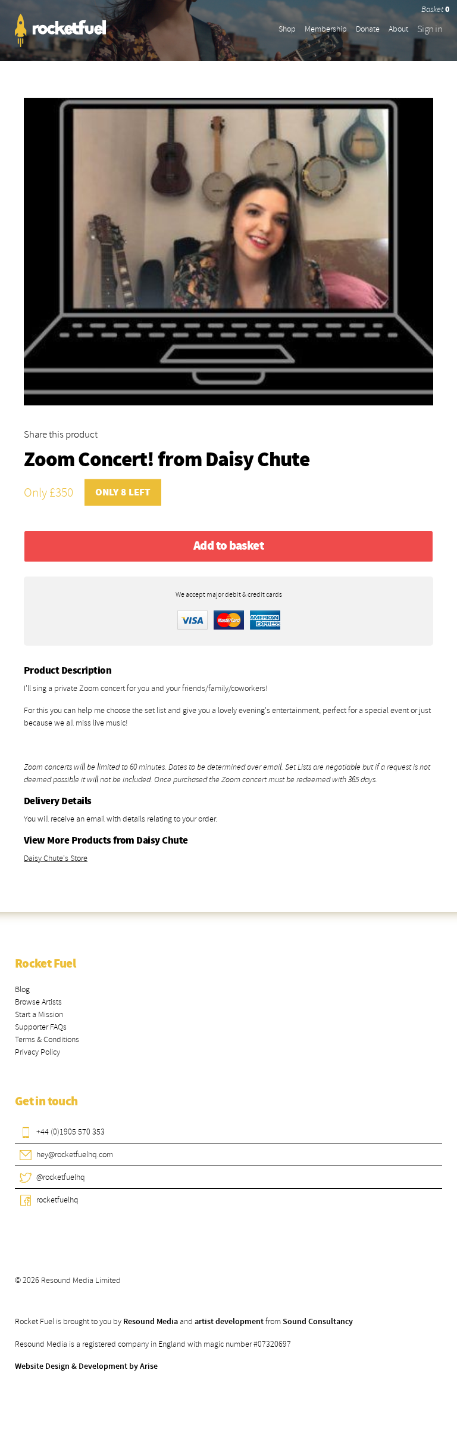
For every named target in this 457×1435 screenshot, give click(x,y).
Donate (368, 29)
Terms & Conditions (47, 1039)
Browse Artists (38, 1002)
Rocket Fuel (45, 964)
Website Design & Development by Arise (86, 1366)
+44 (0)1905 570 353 (70, 1132)
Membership (326, 29)
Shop (287, 29)
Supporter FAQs (41, 1027)
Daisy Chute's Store (55, 858)
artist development (229, 1321)
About (398, 29)
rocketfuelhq (57, 1200)
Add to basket (228, 546)
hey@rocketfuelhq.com (74, 1154)
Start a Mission (39, 1014)
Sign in (429, 29)
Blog (22, 989)
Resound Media (150, 1321)
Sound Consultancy (318, 1321)
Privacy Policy (37, 1052)
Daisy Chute (257, 460)
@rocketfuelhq (60, 1177)
